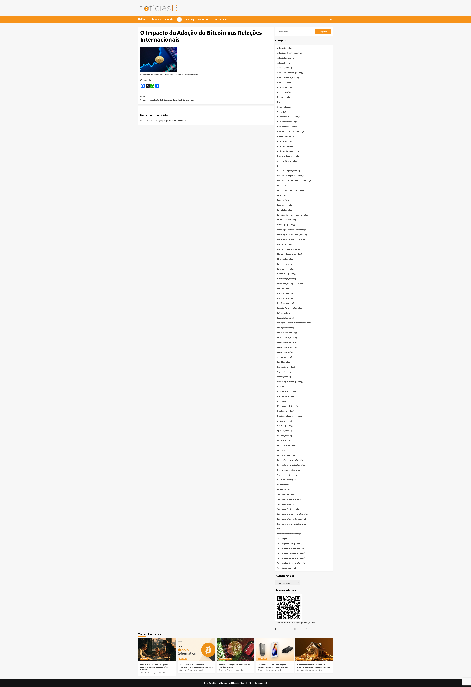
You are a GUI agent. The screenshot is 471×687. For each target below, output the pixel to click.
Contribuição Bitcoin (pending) (290, 131)
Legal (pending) (284, 362)
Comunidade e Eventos (287, 126)
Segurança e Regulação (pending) (291, 519)
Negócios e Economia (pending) (290, 416)
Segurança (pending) (286, 494)
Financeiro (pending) (286, 269)
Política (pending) (284, 435)
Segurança (262, 658)
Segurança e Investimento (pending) (292, 514)
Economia (281, 166)
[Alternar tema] (179, 19)
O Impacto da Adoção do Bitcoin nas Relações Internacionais (167, 98)
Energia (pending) (285, 210)
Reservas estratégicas (286, 480)
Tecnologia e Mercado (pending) (291, 558)
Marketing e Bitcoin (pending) (290, 381)
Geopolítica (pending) (286, 274)
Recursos (281, 450)
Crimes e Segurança (285, 136)
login (160, 120)
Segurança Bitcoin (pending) (289, 499)
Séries (279, 529)
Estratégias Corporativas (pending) (292, 234)
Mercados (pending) (285, 396)
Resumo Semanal (284, 489)
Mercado (281, 386)
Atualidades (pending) (286, 92)
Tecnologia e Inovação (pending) (291, 553)
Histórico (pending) (285, 303)
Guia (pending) (283, 288)
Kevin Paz (145, 673)
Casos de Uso (282, 112)
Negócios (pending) (285, 411)
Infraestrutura (283, 313)
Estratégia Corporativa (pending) (291, 229)
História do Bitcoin (285, 298)
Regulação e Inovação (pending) (290, 460)
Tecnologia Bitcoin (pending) (289, 543)
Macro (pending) (284, 377)
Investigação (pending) (287, 342)
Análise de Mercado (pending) (290, 72)
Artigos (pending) (284, 87)
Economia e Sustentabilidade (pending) (294, 180)
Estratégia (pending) (286, 225)
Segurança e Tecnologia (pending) (291, 524)
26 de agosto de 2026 (155, 673)
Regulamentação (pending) (288, 470)
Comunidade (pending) (287, 122)
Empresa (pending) (285, 200)
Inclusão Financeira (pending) (289, 308)
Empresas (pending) (285, 205)
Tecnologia (282, 538)
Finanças (301, 658)
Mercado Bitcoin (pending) (288, 391)
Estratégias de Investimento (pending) (293, 239)
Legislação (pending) (286, 367)
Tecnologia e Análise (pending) (290, 548)
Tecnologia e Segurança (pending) (291, 563)
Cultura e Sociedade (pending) (290, 151)
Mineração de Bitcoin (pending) (290, 406)
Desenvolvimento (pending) (289, 156)
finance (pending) (284, 264)
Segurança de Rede (285, 504)
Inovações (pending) (286, 328)
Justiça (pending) (284, 357)
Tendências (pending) (286, 568)
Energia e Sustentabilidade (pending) (293, 215)
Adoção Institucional (286, 58)
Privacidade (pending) (286, 445)
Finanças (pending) (285, 259)
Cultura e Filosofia (285, 146)
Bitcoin (155, 19)
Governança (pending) (286, 278)
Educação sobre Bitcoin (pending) (291, 190)
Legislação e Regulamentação (290, 372)
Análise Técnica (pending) (288, 77)
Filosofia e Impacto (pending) (289, 254)
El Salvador (282, 195)
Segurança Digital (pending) (289, 509)
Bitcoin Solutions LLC (258, 683)
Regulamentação (225, 658)
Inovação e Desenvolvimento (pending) (294, 323)
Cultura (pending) (284, 141)
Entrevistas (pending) (286, 220)
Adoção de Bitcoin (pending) (289, 53)
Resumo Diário (283, 484)
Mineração (281, 401)
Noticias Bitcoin (239, 683)
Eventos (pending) (285, 244)
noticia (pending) (284, 421)
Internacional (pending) (287, 337)
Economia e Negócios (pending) (290, 175)
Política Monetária (285, 440)
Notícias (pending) (285, 426)
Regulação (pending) (286, 455)
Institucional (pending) (287, 332)
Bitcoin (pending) (284, 97)
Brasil (279, 102)
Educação (281, 185)
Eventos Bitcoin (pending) (288, 249)
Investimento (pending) (287, 347)
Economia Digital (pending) (288, 171)
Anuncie (169, 19)
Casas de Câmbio (284, 107)
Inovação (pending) (285, 318)
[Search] (331, 19)
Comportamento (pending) (288, 117)
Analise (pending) (284, 68)
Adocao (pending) (285, 48)
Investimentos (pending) (287, 352)
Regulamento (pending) (287, 475)
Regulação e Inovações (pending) (291, 465)
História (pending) (285, 293)
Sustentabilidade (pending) (289, 534)
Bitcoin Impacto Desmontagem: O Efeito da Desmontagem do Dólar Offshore (154, 667)
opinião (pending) (284, 431)
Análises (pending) (285, 82)
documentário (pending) (287, 161)
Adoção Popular (284, 63)
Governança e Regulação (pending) (292, 283)
